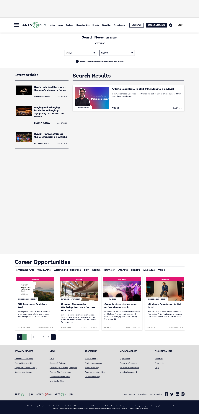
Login (180, 25)
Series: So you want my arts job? (63, 367)
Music (161, 269)
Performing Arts (24, 269)
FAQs (157, 367)
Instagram (183, 394)
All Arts (123, 269)
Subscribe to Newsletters (60, 376)
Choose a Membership (24, 358)
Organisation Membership (26, 367)
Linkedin (177, 394)
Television (109, 269)
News (60, 25)
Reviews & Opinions (58, 363)
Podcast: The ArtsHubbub (60, 372)
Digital (96, 269)
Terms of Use (142, 394)
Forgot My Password (128, 363)
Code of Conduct (156, 394)
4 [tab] (38, 337)
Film (86, 269)
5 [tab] (43, 337)
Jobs (52, 25)
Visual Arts (44, 269)
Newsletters (119, 25)
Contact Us (159, 363)
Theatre (135, 269)
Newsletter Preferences (129, 367)
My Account (125, 358)
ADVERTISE (136, 25)
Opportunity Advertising (95, 372)
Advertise (99, 43)
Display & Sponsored (93, 363)
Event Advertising (92, 367)
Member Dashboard (128, 372)
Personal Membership (24, 363)
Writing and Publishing (67, 269)
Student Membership (23, 372)
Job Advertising (91, 358)
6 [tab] (48, 337)
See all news (111, 38)
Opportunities (82, 25)
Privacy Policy (129, 394)
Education (106, 25)
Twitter (172, 394)
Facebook (166, 394)
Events (95, 25)
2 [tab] (29, 337)
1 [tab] (24, 337)
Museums (149, 269)
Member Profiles (56, 381)
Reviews (69, 25)
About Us (159, 358)
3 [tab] (33, 337)
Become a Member (156, 25)
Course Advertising (92, 376)
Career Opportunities (42, 261)
